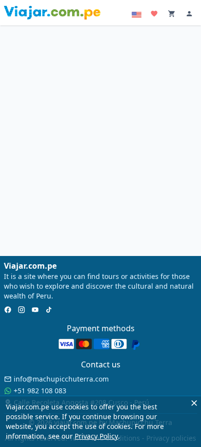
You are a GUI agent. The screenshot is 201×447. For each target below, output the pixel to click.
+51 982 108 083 (40, 390)
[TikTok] (49, 310)
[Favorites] (155, 14)
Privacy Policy (96, 436)
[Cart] (173, 14)
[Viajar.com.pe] (52, 13)
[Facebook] (8, 310)
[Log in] (190, 14)
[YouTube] (35, 310)
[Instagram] (21, 310)
